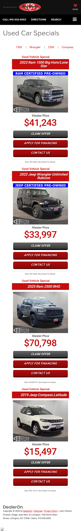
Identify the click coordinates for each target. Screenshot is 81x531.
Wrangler (34, 47)
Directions (38, 19)
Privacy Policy (51, 511)
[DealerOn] (13, 506)
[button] (14, 20)
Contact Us (40, 153)
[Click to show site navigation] (75, 20)
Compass (67, 47)
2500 (51, 47)
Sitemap (38, 511)
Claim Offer (40, 133)
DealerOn (27, 511)
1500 (19, 47)
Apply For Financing (40, 143)
